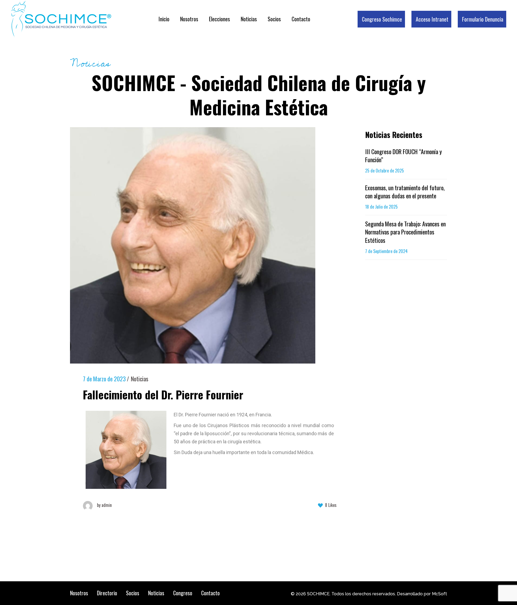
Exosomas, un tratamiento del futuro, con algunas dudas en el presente (405, 191)
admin (104, 505)
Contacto (210, 593)
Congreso (182, 593)
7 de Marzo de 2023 (104, 378)
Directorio (107, 593)
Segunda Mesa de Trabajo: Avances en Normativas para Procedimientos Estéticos (405, 231)
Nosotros (79, 593)
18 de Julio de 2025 (381, 206)
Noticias (139, 378)
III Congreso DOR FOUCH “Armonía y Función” (403, 155)
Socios (132, 593)
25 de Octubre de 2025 (384, 170)
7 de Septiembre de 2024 (386, 251)
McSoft (439, 593)
